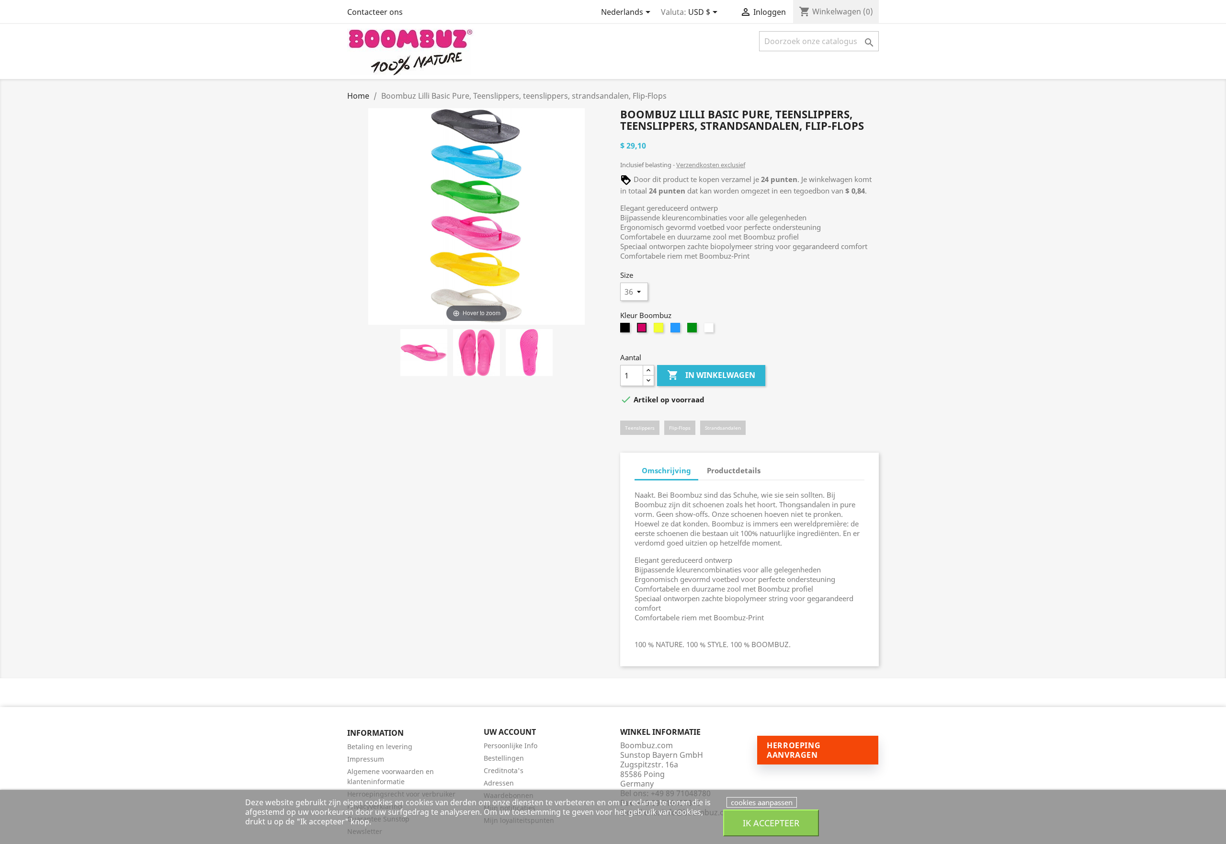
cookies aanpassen (762, 802)
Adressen (499, 782)
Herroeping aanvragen (793, 750)
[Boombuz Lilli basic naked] (423, 354)
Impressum (365, 759)
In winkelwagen (711, 375)
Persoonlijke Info (510, 745)
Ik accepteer (771, 823)
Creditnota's (503, 770)
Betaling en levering (379, 746)
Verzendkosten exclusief (710, 164)
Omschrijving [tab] (666, 470)
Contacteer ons (375, 12)
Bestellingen (504, 758)
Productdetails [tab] (734, 470)
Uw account (510, 732)
